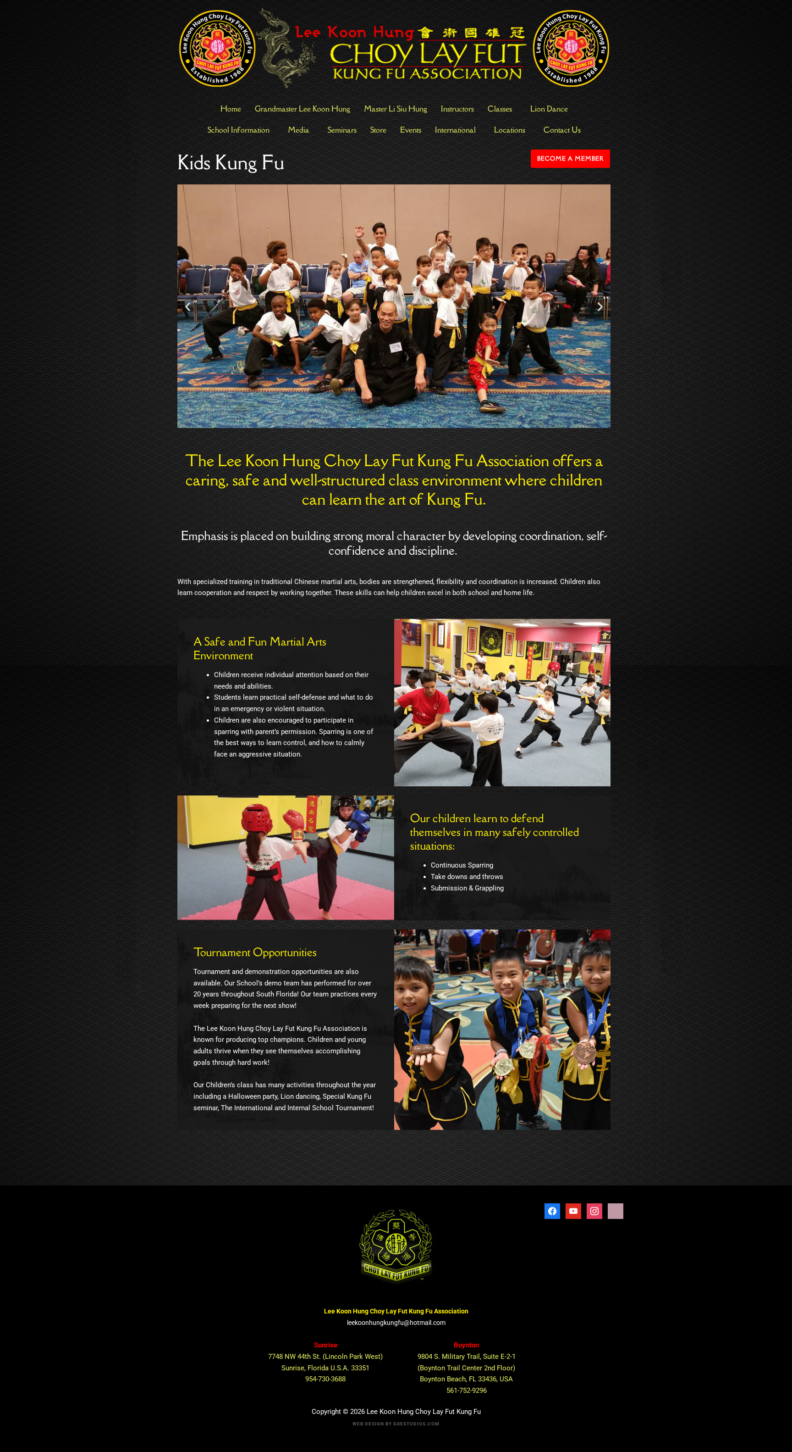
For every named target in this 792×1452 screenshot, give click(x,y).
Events (410, 130)
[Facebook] (552, 1211)
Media (298, 130)
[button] (187, 306)
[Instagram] (615, 1211)
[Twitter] (573, 1211)
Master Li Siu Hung (395, 109)
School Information (239, 130)
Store (378, 130)
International (455, 130)
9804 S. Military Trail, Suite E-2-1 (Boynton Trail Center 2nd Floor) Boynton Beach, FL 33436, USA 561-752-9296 (467, 1368)
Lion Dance (549, 109)
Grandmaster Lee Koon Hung (302, 109)
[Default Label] (594, 1211)
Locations (509, 130)
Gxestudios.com (416, 1423)
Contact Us (562, 130)
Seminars (342, 130)
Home (230, 109)
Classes (500, 109)
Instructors (457, 109)
